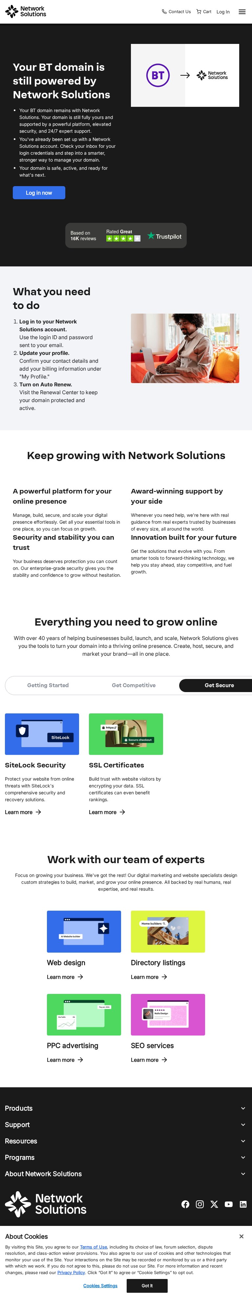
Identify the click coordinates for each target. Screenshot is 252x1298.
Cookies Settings (100, 1285)
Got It (147, 1285)
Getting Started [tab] (48, 685)
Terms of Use (93, 1247)
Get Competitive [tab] (134, 685)
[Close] (241, 1236)
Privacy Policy (71, 1272)
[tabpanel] (126, 755)
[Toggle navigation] (241, 12)
